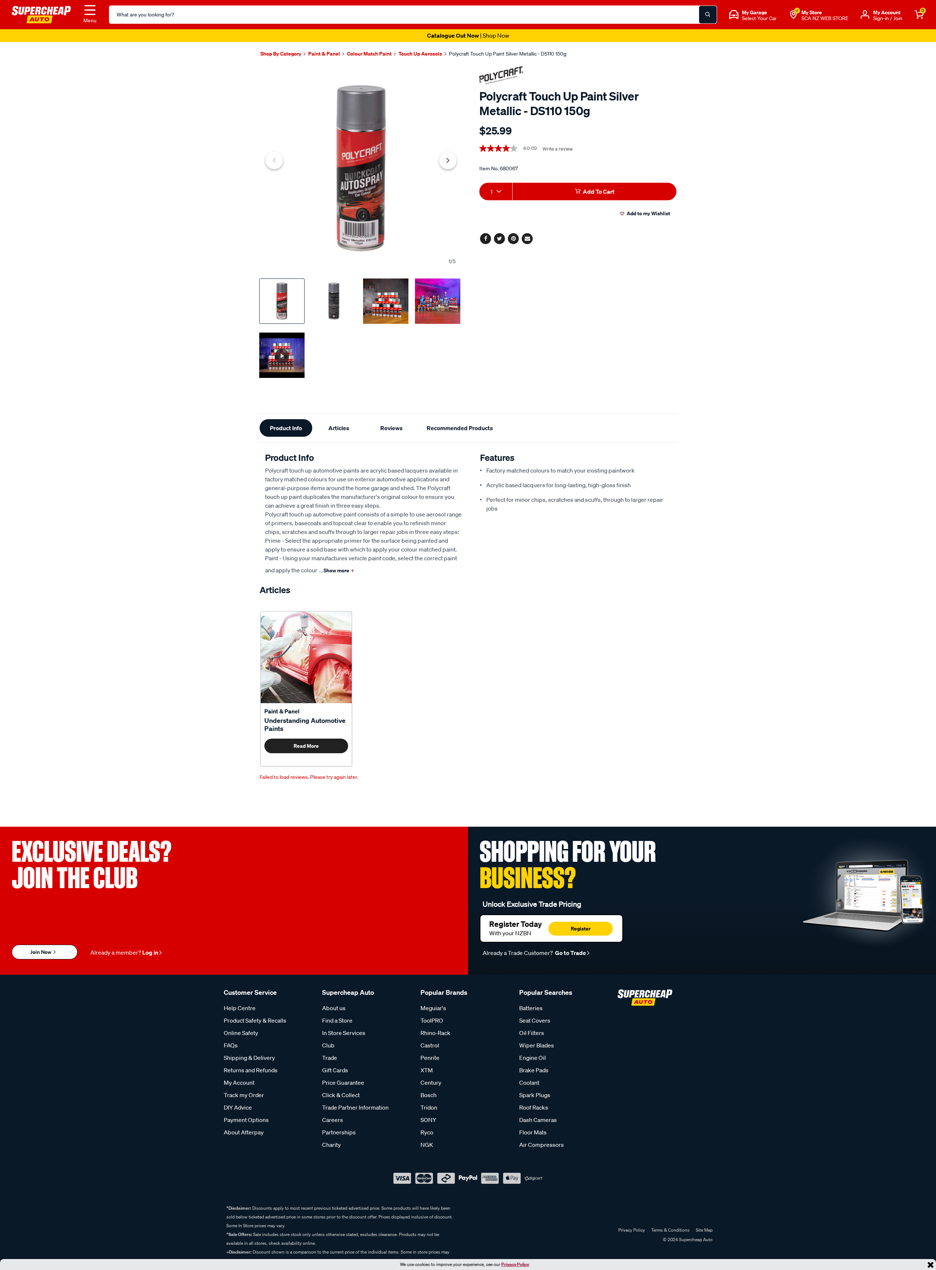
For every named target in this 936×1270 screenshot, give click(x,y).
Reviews (391, 428)
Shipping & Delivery (249, 1057)
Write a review (558, 149)
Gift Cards (335, 1070)
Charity (331, 1144)
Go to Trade (570, 952)
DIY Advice (238, 1107)
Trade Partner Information (355, 1107)
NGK (426, 1144)
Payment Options (246, 1119)
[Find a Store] (793, 14)
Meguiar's (433, 1008)
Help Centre (240, 1008)
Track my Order (244, 1095)
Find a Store (337, 1020)
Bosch (428, 1095)
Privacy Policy (515, 1264)
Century (430, 1082)
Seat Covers (534, 1020)
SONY (428, 1119)
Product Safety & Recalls (255, 1020)
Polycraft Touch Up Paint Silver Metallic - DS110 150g (507, 53)
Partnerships (339, 1132)
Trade (329, 1057)
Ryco (426, 1132)
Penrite (429, 1057)
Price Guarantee (343, 1082)
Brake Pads (533, 1070)
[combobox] (495, 191)
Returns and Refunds (251, 1070)
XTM (426, 1070)
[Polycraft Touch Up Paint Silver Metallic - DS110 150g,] (361, 168)
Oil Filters (531, 1032)
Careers (332, 1119)
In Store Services (343, 1032)
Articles (338, 428)
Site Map (704, 1230)
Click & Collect (341, 1095)
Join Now (41, 951)
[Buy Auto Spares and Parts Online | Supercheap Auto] (41, 14)
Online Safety (241, 1032)
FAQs (231, 1045)
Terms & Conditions (670, 1230)
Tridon (428, 1107)
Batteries (531, 1008)
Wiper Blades (536, 1045)
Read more (306, 745)
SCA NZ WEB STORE (824, 18)
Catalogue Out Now (468, 35)
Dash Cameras (538, 1119)
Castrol (429, 1045)
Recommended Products (460, 428)
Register (580, 928)
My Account (239, 1082)
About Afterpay (244, 1132)
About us (334, 1008)
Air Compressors (541, 1144)
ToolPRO (431, 1020)
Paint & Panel (281, 711)
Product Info (286, 428)
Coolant (529, 1082)
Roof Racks (533, 1107)
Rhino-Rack (435, 1032)
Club (328, 1045)
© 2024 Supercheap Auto (687, 1239)
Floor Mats (533, 1132)
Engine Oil (532, 1057)
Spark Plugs (534, 1095)
